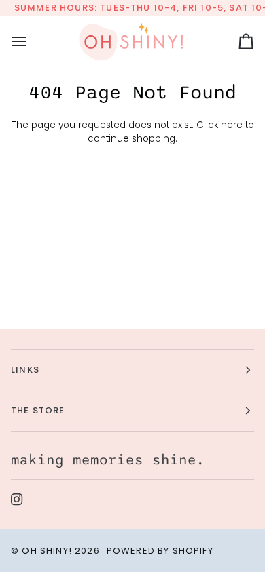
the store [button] (38, 410)
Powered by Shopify (160, 550)
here (232, 125)
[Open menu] (31, 41)
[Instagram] (17, 499)
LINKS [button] (25, 369)
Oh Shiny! (47, 550)
